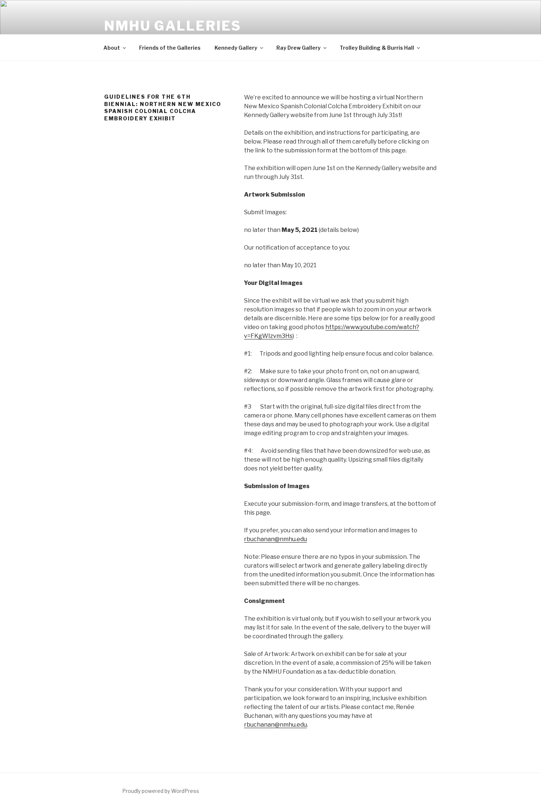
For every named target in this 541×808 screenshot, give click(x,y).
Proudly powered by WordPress (160, 791)
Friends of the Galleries (170, 48)
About (111, 48)
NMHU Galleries (172, 26)
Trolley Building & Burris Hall (377, 48)
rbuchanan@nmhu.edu (275, 539)
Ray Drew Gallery (298, 48)
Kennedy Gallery (236, 48)
